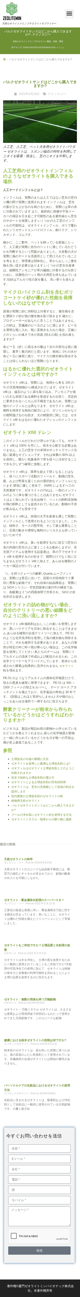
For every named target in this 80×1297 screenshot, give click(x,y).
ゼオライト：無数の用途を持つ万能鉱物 (30, 999)
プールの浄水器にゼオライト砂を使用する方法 (41, 814)
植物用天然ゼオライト (25, 800)
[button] (69, 13)
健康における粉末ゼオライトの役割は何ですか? (35, 1040)
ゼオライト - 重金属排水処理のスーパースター (34, 900)
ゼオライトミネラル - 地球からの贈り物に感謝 (41, 819)
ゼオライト (66, 665)
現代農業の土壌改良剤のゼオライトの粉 (37, 796)
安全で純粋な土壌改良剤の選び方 (32, 777)
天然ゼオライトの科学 (18, 859)
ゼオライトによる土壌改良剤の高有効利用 (38, 782)
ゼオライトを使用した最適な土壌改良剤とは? (40, 763)
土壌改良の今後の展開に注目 (30, 759)
